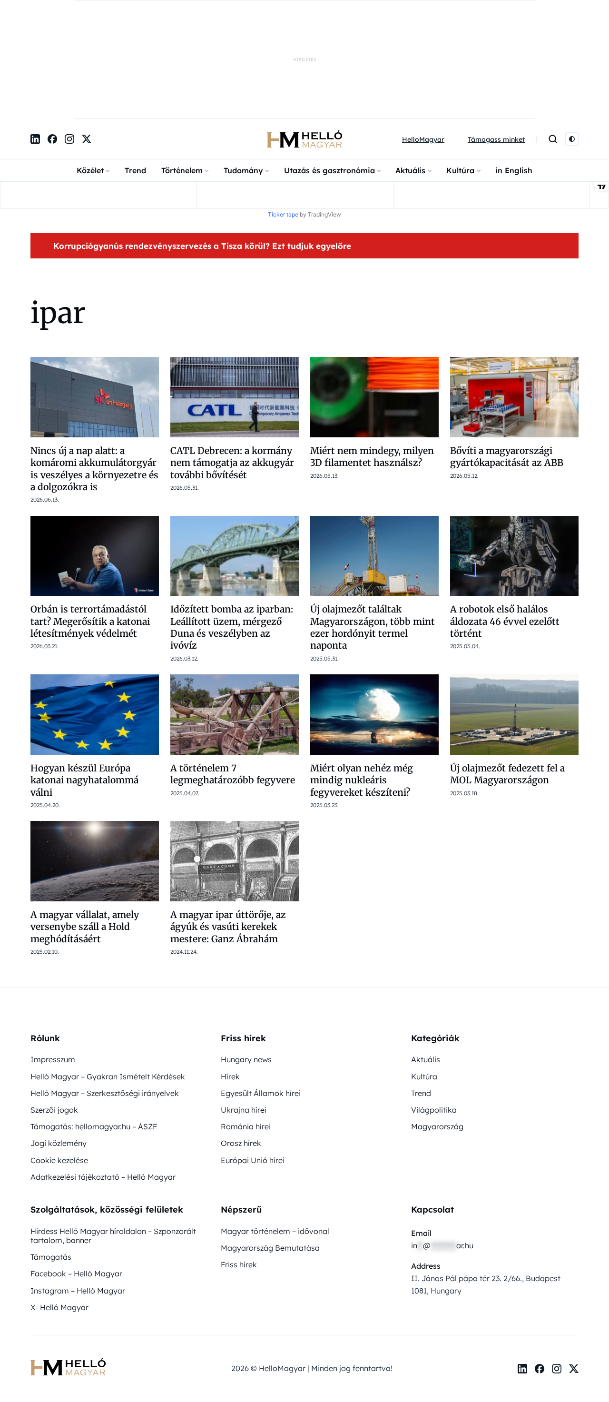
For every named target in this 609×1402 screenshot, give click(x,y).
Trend (135, 72)
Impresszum (52, 961)
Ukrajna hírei (243, 1011)
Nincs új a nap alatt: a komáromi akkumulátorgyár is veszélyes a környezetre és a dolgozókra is (94, 370)
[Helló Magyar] (304, 40)
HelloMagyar (423, 41)
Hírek (230, 978)
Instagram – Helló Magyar (77, 1192)
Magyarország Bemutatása (270, 1149)
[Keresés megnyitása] (553, 40)
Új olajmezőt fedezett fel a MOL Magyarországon (507, 675)
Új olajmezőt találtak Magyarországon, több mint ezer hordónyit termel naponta (372, 529)
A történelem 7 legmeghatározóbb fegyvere (232, 675)
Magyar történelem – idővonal (275, 1132)
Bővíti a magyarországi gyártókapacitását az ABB (508, 358)
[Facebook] (52, 40)
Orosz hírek (241, 1044)
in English (513, 72)
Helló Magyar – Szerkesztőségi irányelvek (104, 994)
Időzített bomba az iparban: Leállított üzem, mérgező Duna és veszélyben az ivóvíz (231, 529)
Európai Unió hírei (253, 1061)
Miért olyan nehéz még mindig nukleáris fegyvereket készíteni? (361, 682)
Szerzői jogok (54, 1011)
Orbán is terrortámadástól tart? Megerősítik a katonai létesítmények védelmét (90, 523)
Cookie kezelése (59, 1061)
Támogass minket (496, 41)
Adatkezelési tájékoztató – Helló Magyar (103, 1078)
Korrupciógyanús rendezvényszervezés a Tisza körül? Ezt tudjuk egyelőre (202, 147)
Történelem (182, 72)
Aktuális (410, 72)
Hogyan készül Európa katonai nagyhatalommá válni (84, 682)
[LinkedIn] (35, 40)
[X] (86, 40)
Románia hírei (246, 1028)
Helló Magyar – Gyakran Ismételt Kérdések (107, 978)
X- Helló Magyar (59, 1209)
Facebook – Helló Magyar (76, 1175)
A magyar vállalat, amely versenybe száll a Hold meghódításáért (84, 828)
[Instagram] (69, 40)
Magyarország (437, 1028)
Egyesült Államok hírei (261, 994)
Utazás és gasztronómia (329, 72)
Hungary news (246, 961)
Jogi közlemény (58, 1044)
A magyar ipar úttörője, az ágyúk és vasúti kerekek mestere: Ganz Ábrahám (228, 828)
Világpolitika (434, 1011)
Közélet (90, 72)
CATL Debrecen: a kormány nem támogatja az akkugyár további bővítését (232, 364)
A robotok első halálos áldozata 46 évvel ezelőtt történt (505, 523)
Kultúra (460, 72)
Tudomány (243, 72)
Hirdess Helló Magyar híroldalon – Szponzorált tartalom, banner (113, 1137)
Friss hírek (239, 1166)
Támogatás (50, 1158)
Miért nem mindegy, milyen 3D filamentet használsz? (372, 358)
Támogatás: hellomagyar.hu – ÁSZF (93, 1028)
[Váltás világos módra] (572, 40)
